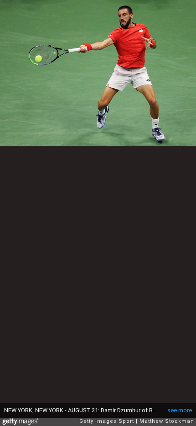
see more (179, 410)
